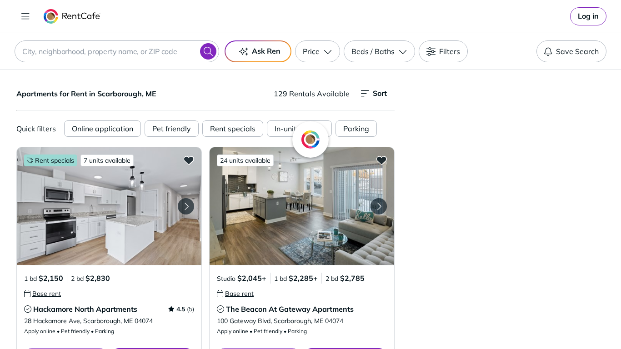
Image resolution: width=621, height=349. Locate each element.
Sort (380, 93)
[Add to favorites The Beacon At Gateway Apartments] (381, 160)
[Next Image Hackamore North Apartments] (186, 206)
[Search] (208, 51)
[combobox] (117, 51)
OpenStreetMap (554, 322)
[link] (588, 16)
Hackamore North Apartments (85, 309)
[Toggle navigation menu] (25, 16)
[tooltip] (42, 293)
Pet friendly (171, 128)
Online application (102, 128)
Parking (356, 128)
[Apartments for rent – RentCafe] (72, 16)
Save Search (577, 51)
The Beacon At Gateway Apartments (290, 309)
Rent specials (232, 128)
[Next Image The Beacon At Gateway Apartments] (379, 206)
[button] (109, 206)
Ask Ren (266, 50)
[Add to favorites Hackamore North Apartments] (188, 160)
